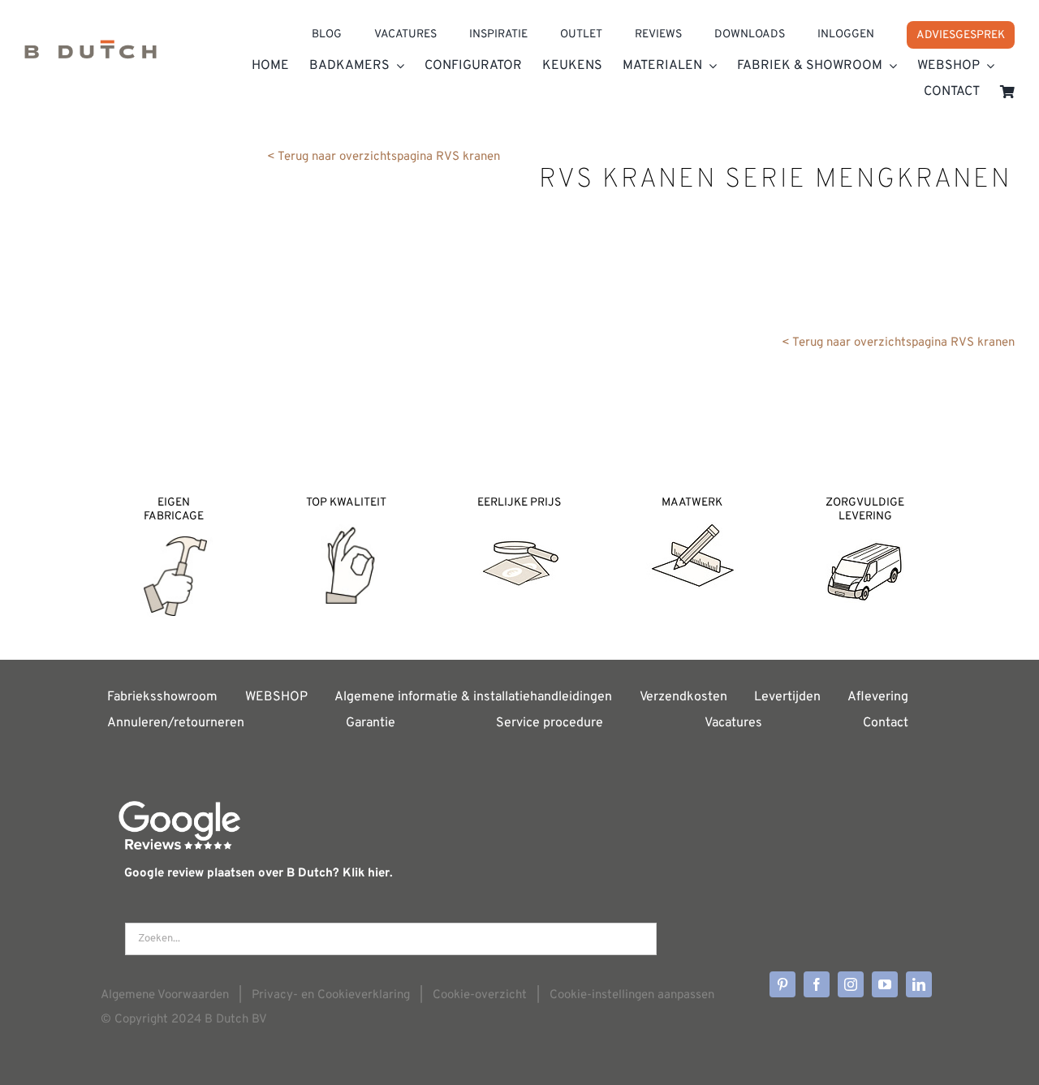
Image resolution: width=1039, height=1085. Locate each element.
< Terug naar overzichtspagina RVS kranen (383, 157)
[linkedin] (919, 984)
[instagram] (851, 984)
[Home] (90, 53)
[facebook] (817, 984)
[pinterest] (782, 984)
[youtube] (885, 984)
